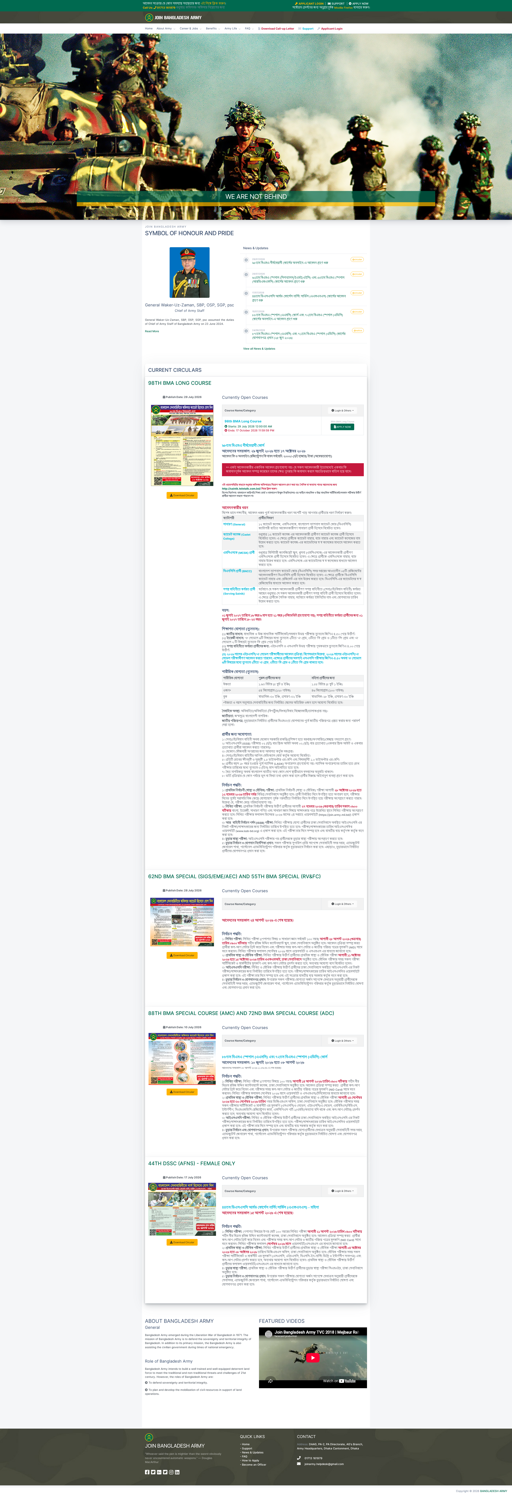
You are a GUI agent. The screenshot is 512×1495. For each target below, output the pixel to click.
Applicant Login (332, 28)
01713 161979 (166, 7)
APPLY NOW (343, 426)
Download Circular (183, 495)
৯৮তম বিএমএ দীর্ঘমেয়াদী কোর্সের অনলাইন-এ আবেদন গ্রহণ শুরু (290, 263)
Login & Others (343, 410)
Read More (152, 331)
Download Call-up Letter (277, 28)
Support (307, 28)
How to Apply (250, 1460)
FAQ (244, 1456)
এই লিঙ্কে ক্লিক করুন (213, 3)
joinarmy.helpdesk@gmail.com (324, 1464)
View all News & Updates (259, 348)
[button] (38, 127)
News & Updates (252, 1452)
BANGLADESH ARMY (493, 1491)
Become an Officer (254, 1464)
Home (149, 28)
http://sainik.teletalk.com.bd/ (241, 488)
